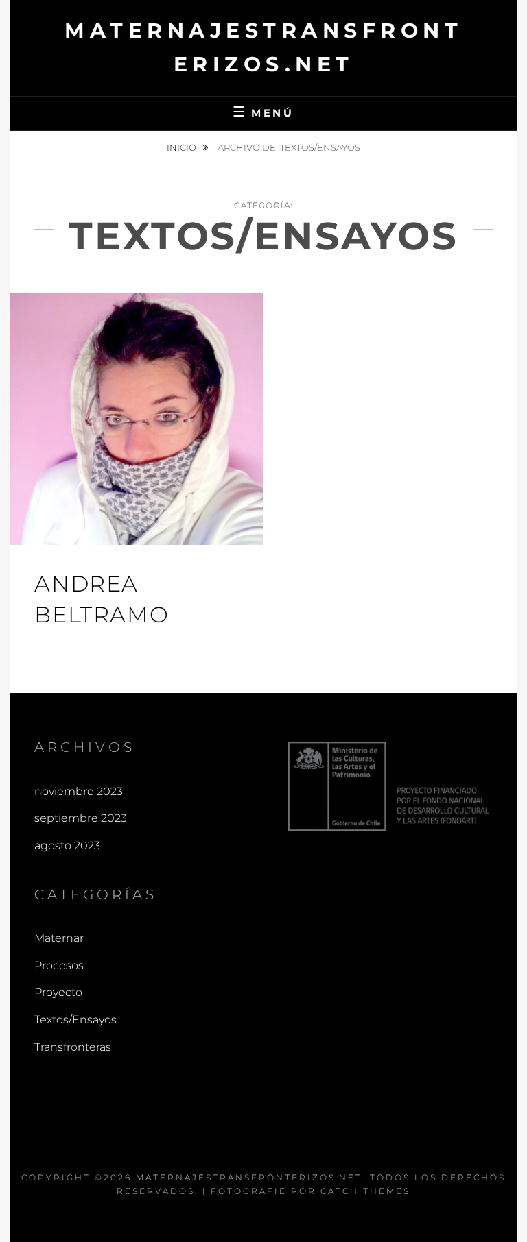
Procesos (59, 965)
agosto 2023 (67, 845)
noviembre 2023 (78, 791)
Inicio (182, 147)
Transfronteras (72, 1047)
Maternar (59, 938)
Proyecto (58, 992)
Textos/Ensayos (75, 1019)
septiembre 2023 (80, 818)
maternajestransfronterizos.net (249, 1177)
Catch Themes (365, 1191)
